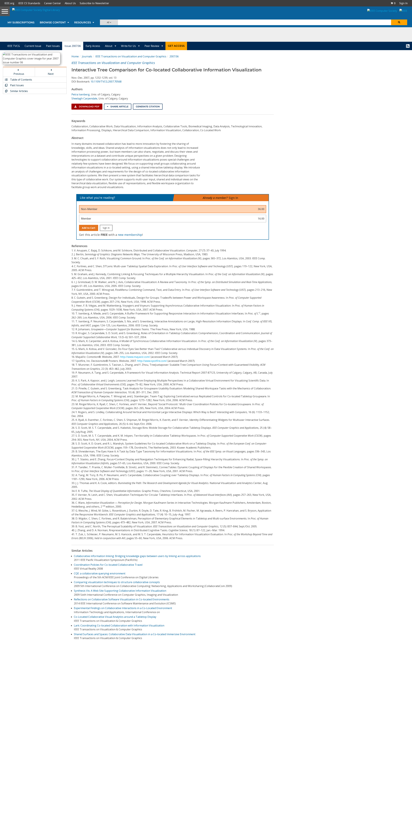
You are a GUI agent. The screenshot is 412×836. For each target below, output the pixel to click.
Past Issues (53, 46)
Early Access (93, 46)
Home (75, 56)
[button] (393, 3)
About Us (70, 3)
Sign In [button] (403, 3)
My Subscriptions (21, 22)
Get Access (176, 45)
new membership (130, 235)
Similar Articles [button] (18, 91)
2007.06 (174, 56)
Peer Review (152, 46)
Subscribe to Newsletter (94, 3)
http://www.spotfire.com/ (152, 361)
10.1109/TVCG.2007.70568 (106, 81)
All (108, 22)
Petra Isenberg (80, 94)
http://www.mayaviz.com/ (135, 357)
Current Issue (33, 46)
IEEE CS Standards (29, 3)
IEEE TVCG (13, 46)
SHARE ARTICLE (119, 106)
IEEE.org (9, 3)
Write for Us (128, 46)
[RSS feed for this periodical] (408, 46)
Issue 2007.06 (73, 46)
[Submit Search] (399, 22)
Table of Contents (20, 79)
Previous (19, 74)
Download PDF (88, 106)
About (109, 46)
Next (51, 74)
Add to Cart (88, 227)
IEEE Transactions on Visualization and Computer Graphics (130, 56)
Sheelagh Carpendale (84, 98)
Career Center (52, 3)
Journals (87, 56)
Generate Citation (148, 106)
